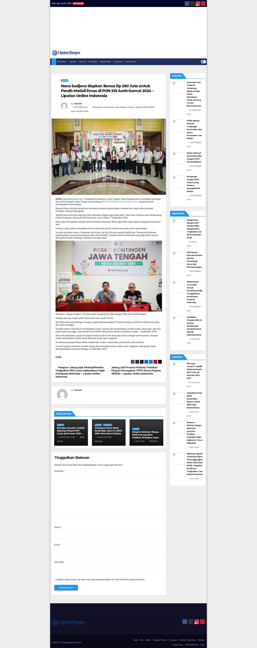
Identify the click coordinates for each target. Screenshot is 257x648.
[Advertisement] (128, 29)
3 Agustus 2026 (104, 437)
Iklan (142, 640)
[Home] (54, 61)
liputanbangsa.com (72, 199)
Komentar (59, 471)
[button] (199, 62)
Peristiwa (131, 62)
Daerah (72, 62)
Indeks (148, 640)
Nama (57, 527)
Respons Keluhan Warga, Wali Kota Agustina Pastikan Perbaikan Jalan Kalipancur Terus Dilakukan (145, 437)
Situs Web (59, 562)
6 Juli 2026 (139, 441)
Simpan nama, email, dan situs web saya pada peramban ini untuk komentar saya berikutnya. (100, 579)
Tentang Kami (177, 645)
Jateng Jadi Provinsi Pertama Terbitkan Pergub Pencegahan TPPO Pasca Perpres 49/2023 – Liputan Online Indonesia (136, 370)
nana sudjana (120, 107)
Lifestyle (107, 425)
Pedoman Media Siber (187, 640)
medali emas (108, 107)
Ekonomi (93, 62)
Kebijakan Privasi (160, 640)
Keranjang (173, 640)
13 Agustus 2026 (67, 437)
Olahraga (118, 62)
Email (57, 545)
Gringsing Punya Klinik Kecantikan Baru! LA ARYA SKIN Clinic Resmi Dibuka (108, 431)
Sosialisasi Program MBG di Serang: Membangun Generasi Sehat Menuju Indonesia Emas (194, 326)
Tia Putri (78, 103)
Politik (82, 62)
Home (135, 640)
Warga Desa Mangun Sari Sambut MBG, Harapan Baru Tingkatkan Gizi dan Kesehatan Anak (194, 229)
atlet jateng (97, 107)
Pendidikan (105, 62)
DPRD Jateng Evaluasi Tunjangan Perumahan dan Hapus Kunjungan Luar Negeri (194, 129)
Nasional (62, 62)
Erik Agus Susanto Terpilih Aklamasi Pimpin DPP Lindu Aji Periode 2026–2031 (70, 432)
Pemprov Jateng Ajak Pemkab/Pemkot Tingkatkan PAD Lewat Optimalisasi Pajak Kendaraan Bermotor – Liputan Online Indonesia (80, 372)
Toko (202, 645)
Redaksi (153, 441)
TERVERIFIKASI (192, 645)
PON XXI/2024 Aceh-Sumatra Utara (120, 202)
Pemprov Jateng (134, 107)
